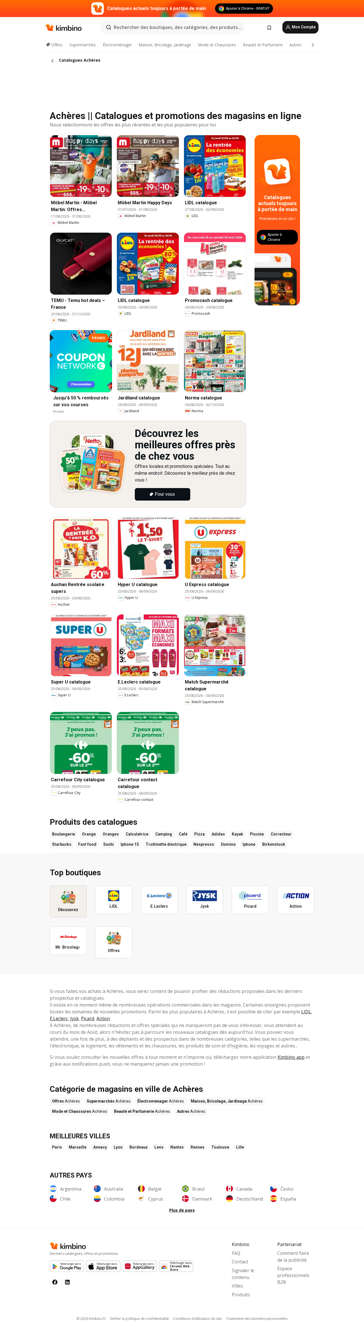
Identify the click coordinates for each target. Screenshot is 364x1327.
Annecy (100, 1147)
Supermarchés (82, 44)
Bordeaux (138, 1147)
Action (103, 1018)
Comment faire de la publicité (293, 1256)
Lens (159, 1147)
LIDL (306, 1012)
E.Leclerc (59, 1018)
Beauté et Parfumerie (263, 44)
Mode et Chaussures (217, 44)
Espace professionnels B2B (293, 1275)
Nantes (177, 1147)
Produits (241, 1294)
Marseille (77, 1147)
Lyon (118, 1147)
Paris (57, 1147)
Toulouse (220, 1147)
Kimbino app (291, 1057)
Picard (87, 1018)
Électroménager (117, 44)
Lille (240, 1147)
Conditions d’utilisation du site (197, 1318)
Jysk (74, 1018)
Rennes (197, 1147)
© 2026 (91, 1318)
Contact (240, 1262)
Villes (237, 1286)
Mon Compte (303, 27)
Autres (295, 44)
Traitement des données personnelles (257, 1318)
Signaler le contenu (243, 1273)
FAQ (236, 1253)
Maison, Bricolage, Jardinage (164, 44)
